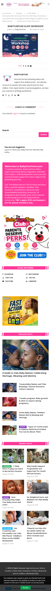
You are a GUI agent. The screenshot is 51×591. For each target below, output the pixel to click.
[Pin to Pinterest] (28, 66)
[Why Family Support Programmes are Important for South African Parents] (38, 456)
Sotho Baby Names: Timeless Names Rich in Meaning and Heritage (32, 415)
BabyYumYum (20, 29)
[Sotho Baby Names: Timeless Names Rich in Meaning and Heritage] (9, 416)
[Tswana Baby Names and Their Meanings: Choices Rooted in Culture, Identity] (9, 387)
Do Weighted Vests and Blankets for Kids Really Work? (37, 499)
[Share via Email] (31, 66)
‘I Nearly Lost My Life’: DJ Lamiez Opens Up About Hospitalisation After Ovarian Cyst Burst (37, 533)
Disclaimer (26, 571)
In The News (31, 13)
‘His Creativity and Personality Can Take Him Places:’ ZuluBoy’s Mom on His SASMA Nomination (12, 534)
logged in (16, 113)
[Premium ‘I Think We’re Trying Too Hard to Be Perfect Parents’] (13, 456)
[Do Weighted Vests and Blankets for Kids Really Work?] (38, 487)
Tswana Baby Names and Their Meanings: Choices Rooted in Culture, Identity (32, 386)
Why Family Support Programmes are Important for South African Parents (36, 470)
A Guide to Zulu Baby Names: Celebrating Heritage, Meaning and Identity (24, 374)
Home (9, 13)
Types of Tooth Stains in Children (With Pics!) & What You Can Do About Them (33, 429)
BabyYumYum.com (32, 568)
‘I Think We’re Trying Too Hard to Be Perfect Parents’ (12, 468)
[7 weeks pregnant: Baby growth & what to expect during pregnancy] (9, 401)
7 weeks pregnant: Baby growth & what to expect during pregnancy (33, 400)
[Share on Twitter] (26, 66)
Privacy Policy (17, 571)
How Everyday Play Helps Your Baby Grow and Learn (11, 501)
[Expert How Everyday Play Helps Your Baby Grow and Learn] (13, 487)
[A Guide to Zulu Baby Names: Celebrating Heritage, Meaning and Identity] (25, 355)
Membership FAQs (32, 573)
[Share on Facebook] (23, 66)
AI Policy (34, 571)
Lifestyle (19, 13)
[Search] (48, 4)
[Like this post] (21, 66)
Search (5, 130)
